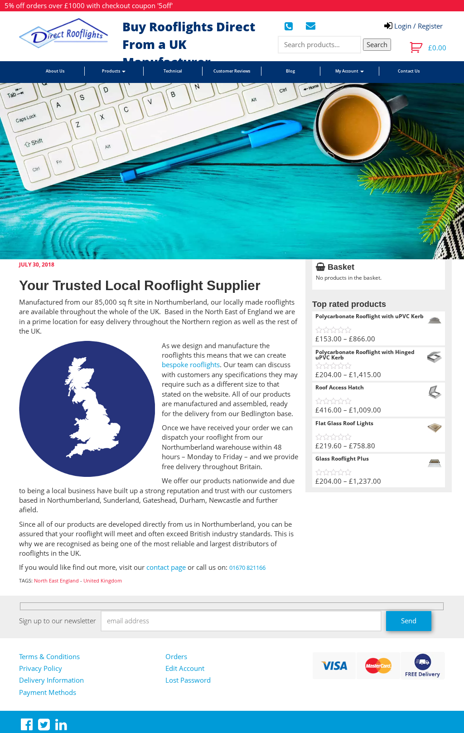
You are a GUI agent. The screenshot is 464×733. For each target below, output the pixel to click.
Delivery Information (51, 679)
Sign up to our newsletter (57, 620)
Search (377, 44)
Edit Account (184, 668)
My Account (347, 71)
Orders (176, 656)
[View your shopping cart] (417, 47)
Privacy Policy (40, 668)
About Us (55, 71)
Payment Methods (47, 692)
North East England (56, 580)
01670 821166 (247, 567)
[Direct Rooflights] (67, 33)
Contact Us (409, 71)
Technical (173, 71)
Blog (290, 71)
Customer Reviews (231, 71)
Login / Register (417, 25)
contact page (166, 567)
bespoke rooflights (191, 364)
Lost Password (188, 679)
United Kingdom (102, 580)
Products (111, 71)
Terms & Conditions (49, 656)
